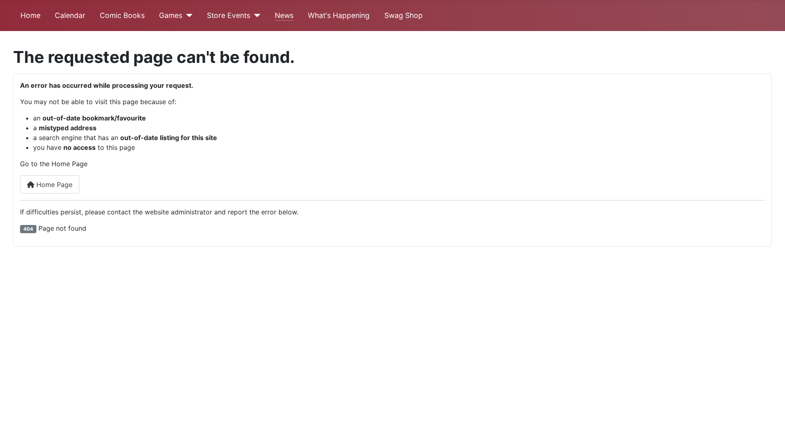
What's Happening (339, 15)
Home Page (53, 184)
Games (170, 15)
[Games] (187, 15)
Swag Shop (403, 15)
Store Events (228, 15)
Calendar (70, 15)
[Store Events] (255, 15)
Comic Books (122, 15)
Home (30, 15)
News (284, 15)
